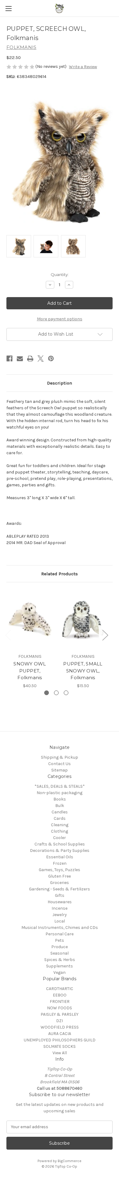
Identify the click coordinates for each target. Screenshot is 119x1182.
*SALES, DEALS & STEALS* (59, 786)
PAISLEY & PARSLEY (59, 1014)
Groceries (59, 882)
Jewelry (59, 914)
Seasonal (59, 953)
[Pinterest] (51, 358)
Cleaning (59, 824)
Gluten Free (59, 876)
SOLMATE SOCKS (59, 1046)
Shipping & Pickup (59, 757)
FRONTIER (60, 1001)
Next (105, 634)
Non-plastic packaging (59, 792)
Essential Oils (59, 857)
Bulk (59, 805)
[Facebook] (9, 358)
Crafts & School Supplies (59, 844)
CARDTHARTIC (59, 988)
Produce (59, 946)
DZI (59, 1020)
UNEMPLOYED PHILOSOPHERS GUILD (60, 1040)
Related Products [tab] (59, 573)
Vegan (59, 972)
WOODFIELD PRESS (60, 1027)
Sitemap (59, 770)
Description (59, 383)
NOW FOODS (59, 1008)
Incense (59, 908)
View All (59, 1052)
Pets (59, 940)
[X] (41, 358)
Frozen (60, 863)
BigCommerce (69, 1161)
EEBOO (60, 995)
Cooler (59, 837)
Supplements (59, 966)
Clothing (59, 831)
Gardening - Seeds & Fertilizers (59, 889)
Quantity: (60, 274)
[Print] (30, 358)
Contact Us (59, 763)
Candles (60, 812)
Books (59, 799)
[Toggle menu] (8, 8)
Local (59, 921)
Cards (60, 818)
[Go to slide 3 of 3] (66, 692)
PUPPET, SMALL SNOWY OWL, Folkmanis (82, 670)
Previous (8, 634)
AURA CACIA (59, 1033)
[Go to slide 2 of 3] (56, 692)
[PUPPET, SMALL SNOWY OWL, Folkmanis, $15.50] (82, 619)
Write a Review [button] (83, 66)
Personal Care (59, 934)
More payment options (59, 319)
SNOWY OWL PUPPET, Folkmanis (29, 670)
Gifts (59, 895)
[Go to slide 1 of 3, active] (46, 692)
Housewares (60, 901)
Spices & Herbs (59, 959)
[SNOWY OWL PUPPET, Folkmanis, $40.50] (29, 619)
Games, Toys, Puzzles (59, 869)
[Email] (20, 358)
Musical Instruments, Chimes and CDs (59, 927)
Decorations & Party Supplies (59, 850)
